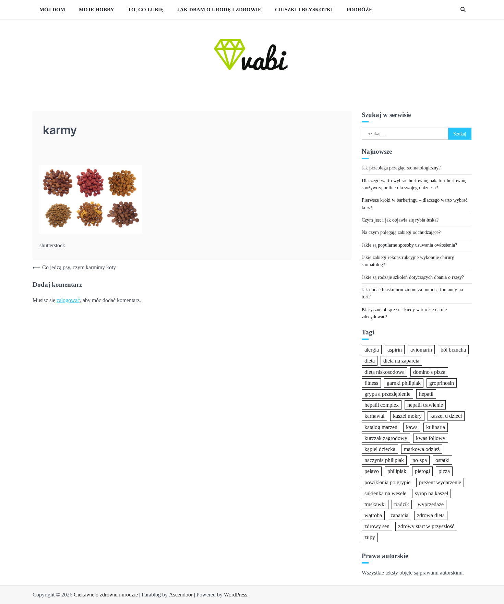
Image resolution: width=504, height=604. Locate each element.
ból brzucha (453, 350)
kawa (412, 427)
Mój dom (52, 9)
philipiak (396, 471)
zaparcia (399, 515)
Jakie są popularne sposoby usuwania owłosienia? (409, 244)
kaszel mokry (407, 416)
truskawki (375, 504)
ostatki (442, 460)
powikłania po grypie (387, 482)
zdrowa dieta (431, 515)
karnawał (374, 416)
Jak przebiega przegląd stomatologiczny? (401, 167)
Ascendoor (181, 594)
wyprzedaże (431, 504)
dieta (369, 361)
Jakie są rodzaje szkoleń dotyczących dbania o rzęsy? (413, 277)
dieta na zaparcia (401, 361)
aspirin (394, 350)
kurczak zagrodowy (385, 438)
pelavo (371, 471)
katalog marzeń (380, 427)
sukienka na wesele (385, 493)
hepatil (426, 394)
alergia (371, 350)
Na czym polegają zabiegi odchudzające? (401, 232)
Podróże (359, 9)
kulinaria (435, 427)
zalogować (68, 300)
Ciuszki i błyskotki (304, 9)
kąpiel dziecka (379, 449)
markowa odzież (422, 449)
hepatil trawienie (425, 405)
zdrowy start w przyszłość (426, 526)
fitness (371, 383)
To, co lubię (146, 9)
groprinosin (441, 383)
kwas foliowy (430, 438)
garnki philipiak (404, 383)
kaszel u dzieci (446, 416)
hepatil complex (381, 405)
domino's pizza (429, 372)
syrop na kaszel (431, 493)
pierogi (422, 471)
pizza (444, 471)
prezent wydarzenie (440, 482)
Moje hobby (96, 9)
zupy (369, 537)
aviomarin (421, 350)
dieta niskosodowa (384, 372)
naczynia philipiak (384, 460)
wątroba (373, 515)
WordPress (235, 594)
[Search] (463, 9)
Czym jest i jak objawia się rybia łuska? (400, 220)
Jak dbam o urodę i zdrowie (219, 9)
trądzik (401, 504)
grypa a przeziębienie (387, 394)
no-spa (419, 460)
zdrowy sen (376, 526)
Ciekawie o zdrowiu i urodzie (106, 594)
